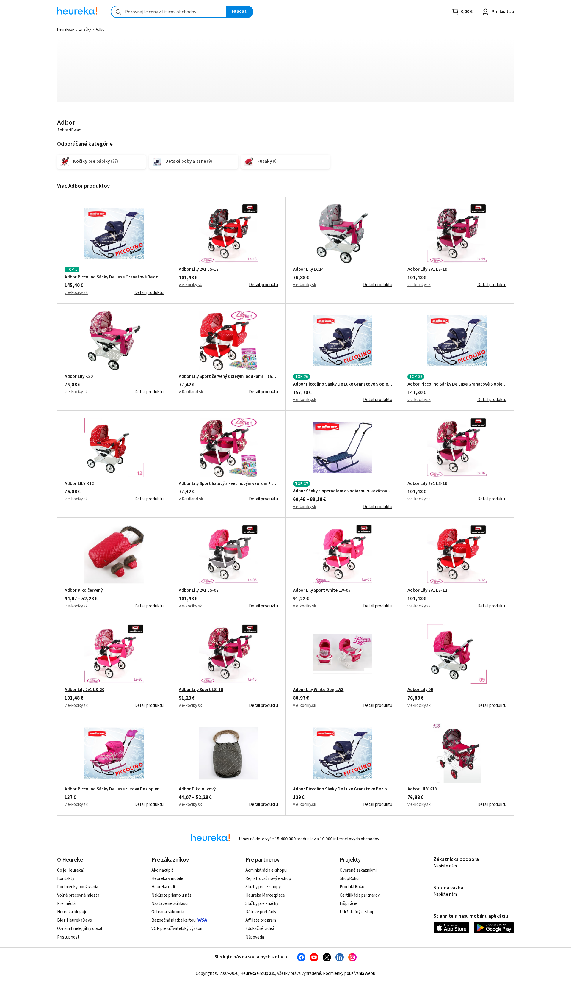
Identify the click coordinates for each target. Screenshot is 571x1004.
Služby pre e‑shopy (263, 887)
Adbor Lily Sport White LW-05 (322, 590)
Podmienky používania (77, 887)
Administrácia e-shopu (266, 870)
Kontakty (65, 878)
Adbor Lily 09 (420, 690)
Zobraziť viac (69, 130)
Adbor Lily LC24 (308, 269)
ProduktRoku (352, 887)
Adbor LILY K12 (79, 484)
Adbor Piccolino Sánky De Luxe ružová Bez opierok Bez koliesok (114, 789)
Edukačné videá (259, 928)
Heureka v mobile (167, 878)
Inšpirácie (348, 903)
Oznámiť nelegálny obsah (80, 928)
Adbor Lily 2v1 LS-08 (199, 590)
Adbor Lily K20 (79, 377)
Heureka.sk (65, 29)
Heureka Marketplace (265, 895)
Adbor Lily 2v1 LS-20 (84, 690)
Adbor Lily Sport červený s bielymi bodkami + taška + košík (228, 377)
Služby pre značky (261, 903)
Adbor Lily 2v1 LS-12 (427, 590)
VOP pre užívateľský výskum (177, 928)
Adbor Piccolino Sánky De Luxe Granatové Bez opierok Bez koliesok (342, 789)
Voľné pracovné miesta (78, 895)
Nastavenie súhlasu (169, 903)
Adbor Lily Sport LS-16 (201, 690)
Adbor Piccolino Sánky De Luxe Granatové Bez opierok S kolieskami (114, 277)
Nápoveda (254, 937)
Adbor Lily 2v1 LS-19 (427, 269)
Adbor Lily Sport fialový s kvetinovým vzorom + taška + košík (228, 484)
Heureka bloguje (72, 912)
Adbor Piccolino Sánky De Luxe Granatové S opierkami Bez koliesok (456, 384)
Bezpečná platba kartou (173, 920)
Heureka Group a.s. (257, 973)
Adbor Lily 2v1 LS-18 (199, 269)
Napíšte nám (445, 866)
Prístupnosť (68, 937)
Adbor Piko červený (84, 590)
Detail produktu (149, 292)
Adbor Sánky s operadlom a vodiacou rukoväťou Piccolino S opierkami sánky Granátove (342, 491)
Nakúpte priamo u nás (171, 895)
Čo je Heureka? (71, 870)
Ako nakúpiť (162, 870)
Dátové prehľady (260, 912)
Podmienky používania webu (349, 973)
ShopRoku (349, 878)
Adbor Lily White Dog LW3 (318, 690)
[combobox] (168, 12)
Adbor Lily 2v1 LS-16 (427, 484)
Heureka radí (163, 887)
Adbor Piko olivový (197, 789)
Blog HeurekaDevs (74, 920)
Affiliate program (260, 920)
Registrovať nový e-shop (268, 878)
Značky (85, 29)
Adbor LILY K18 (422, 789)
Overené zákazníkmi (358, 870)
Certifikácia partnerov (360, 895)
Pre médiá (66, 903)
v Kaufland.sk (191, 392)
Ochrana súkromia (167, 912)
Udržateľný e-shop (357, 912)
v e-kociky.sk (76, 292)
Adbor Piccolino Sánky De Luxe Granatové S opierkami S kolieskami (342, 384)
